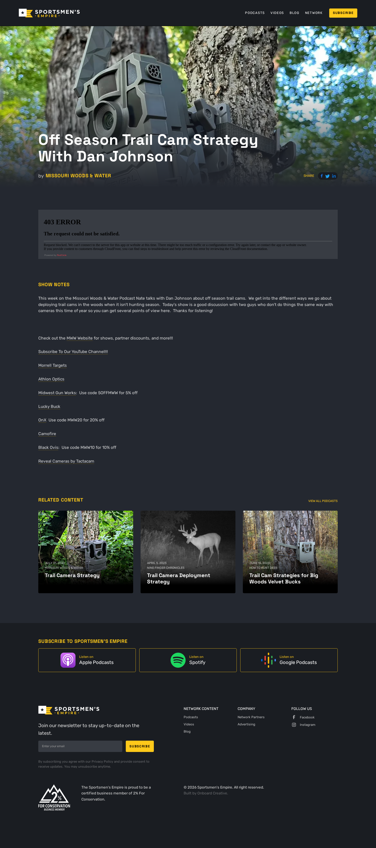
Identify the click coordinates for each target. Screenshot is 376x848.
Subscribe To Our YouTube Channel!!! (73, 351)
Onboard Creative (212, 793)
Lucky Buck (49, 406)
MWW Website (80, 338)
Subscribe (343, 13)
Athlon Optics (51, 379)
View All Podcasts (323, 501)
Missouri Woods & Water (78, 176)
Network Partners (251, 717)
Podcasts (255, 13)
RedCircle (62, 255)
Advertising (246, 724)
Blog (294, 13)
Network (314, 13)
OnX (42, 419)
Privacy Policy (103, 762)
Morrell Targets (52, 365)
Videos (277, 13)
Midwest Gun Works (57, 392)
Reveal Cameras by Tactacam (66, 461)
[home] (49, 13)
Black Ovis (48, 447)
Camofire (47, 433)
